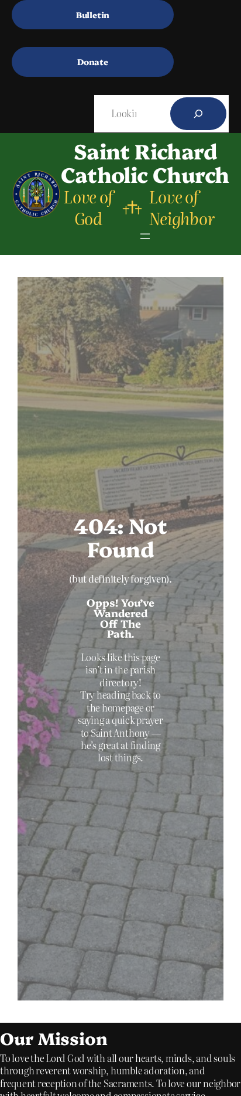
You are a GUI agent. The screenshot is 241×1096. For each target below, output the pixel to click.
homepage (124, 707)
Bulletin (92, 15)
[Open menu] (145, 236)
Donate (92, 61)
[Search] (198, 113)
